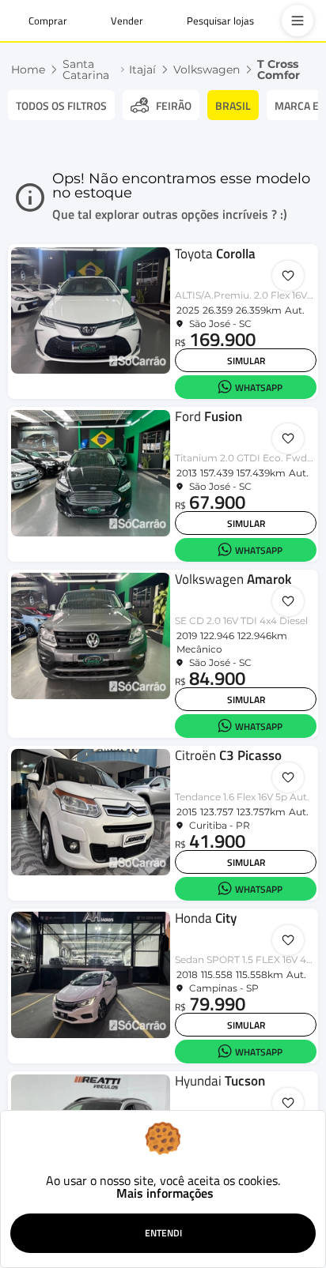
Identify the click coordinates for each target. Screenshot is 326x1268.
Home (28, 69)
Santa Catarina (86, 69)
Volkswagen (206, 69)
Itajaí (142, 69)
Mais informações (165, 1193)
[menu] (297, 20)
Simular (246, 360)
